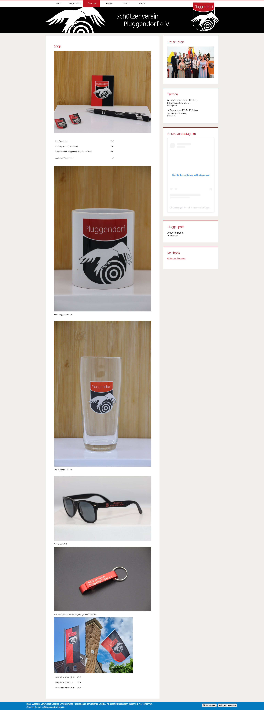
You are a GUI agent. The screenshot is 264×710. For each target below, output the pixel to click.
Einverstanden (209, 705)
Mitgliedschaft (75, 4)
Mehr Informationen (227, 705)
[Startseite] (75, 20)
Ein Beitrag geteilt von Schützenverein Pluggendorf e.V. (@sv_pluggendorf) (202, 208)
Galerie (126, 4)
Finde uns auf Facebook (176, 258)
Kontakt (142, 4)
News (58, 4)
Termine (108, 4)
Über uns (92, 4)
